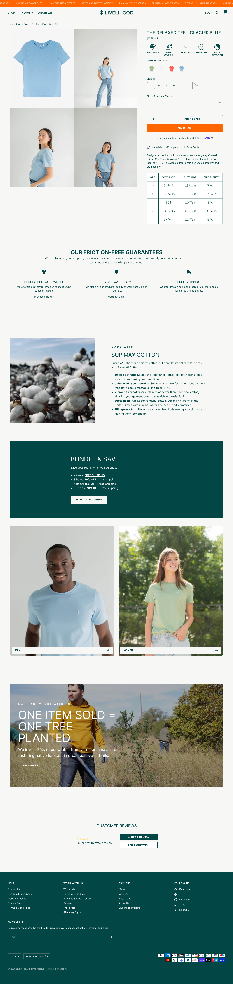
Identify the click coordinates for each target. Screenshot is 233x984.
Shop (18, 24)
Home (10, 24)
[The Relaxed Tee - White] (162, 69)
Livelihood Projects (129, 907)
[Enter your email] (111, 937)
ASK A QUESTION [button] (139, 845)
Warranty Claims (17, 898)
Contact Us (14, 889)
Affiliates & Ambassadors (77, 898)
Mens (122, 889)
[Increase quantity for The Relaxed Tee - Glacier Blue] (157, 119)
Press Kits (69, 907)
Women (128, 650)
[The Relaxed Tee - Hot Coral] (172, 69)
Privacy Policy (16, 903)
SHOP (11, 12)
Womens (124, 893)
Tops (26, 24)
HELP (11, 883)
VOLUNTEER (45, 12)
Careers (67, 903)
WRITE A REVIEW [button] (138, 837)
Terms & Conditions (19, 907)
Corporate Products (74, 893)
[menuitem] (13, 12)
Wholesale (69, 889)
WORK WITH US (73, 883)
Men (17, 650)
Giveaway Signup (73, 912)
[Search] (217, 13)
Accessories (126, 898)
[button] (30, 765)
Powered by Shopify (57, 968)
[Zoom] (67, 35)
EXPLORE (125, 883)
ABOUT (26, 12)
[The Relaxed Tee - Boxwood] (152, 69)
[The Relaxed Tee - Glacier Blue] (182, 69)
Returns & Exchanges (20, 893)
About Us (124, 903)
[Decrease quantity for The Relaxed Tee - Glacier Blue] (149, 119)
